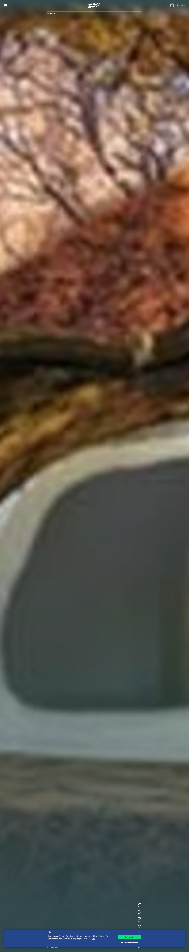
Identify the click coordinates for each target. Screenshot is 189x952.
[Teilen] (139, 926)
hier (93, 939)
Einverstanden (129, 937)
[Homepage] (94, 5)
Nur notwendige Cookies (129, 942)
